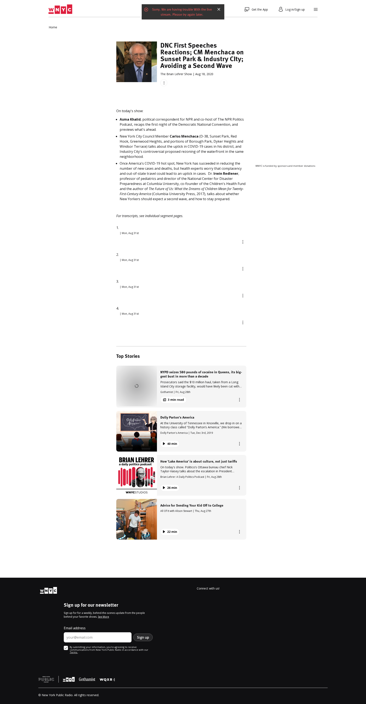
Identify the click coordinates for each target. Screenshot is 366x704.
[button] (181, 386)
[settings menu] (315, 9)
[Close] (219, 9)
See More (103, 617)
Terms (74, 652)
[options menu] (163, 82)
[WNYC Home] (60, 9)
